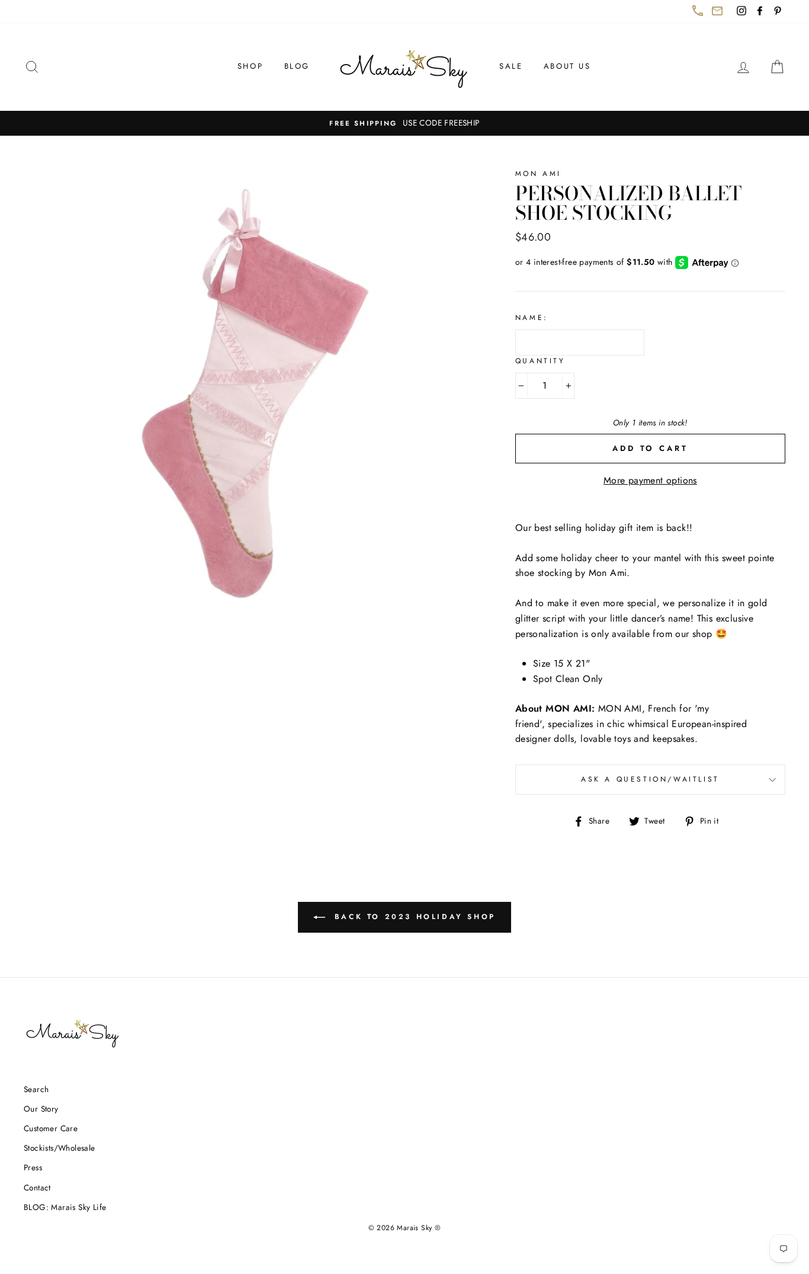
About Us (567, 66)
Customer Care (51, 1128)
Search (36, 1089)
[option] (404, 123)
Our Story (41, 1109)
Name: (531, 317)
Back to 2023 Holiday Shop (420, 922)
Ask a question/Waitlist (683, 784)
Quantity (540, 361)
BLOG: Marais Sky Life (65, 1207)
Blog (297, 66)
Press (33, 1167)
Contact (37, 1187)
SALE (510, 66)
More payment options (650, 480)
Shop (250, 66)
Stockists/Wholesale (59, 1148)
